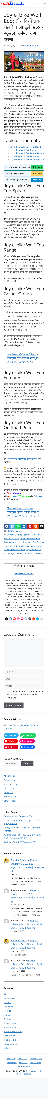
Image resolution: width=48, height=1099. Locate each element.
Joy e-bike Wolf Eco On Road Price (27, 159)
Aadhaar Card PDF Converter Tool (21, 842)
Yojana (7, 1048)
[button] (37, 3)
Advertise (8, 792)
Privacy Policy (10, 784)
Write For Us (10, 797)
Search (27, 763)
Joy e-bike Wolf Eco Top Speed (25, 147)
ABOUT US (9, 776)
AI (5, 994)
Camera (7, 1002)
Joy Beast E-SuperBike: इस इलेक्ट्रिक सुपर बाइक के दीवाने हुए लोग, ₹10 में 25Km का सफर (22, 358)
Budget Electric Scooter (18, 535)
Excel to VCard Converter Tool (18, 816)
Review (7, 1019)
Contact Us (9, 780)
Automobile (9, 998)
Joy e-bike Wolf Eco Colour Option (27, 153)
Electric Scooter (14, 531)
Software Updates (13, 1031)
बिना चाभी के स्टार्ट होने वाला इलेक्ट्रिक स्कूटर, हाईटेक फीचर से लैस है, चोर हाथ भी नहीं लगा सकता (23, 512)
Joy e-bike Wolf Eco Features (24, 156)
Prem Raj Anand (24, 573)
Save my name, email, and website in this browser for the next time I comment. (24, 694)
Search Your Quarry (13, 759)
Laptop (7, 1015)
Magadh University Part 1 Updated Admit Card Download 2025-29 (26, 924)
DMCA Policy (10, 801)
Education (9, 1006)
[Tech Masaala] (12, 3)
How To (7, 1011)
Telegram (38, 496)
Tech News (9, 1036)
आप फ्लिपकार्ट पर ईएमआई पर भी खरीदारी (22, 459)
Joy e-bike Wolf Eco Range (23, 150)
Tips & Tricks (10, 1040)
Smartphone (10, 1023)
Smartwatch (10, 1027)
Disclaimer (9, 788)
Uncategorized (11, 1044)
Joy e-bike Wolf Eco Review (29, 553)
